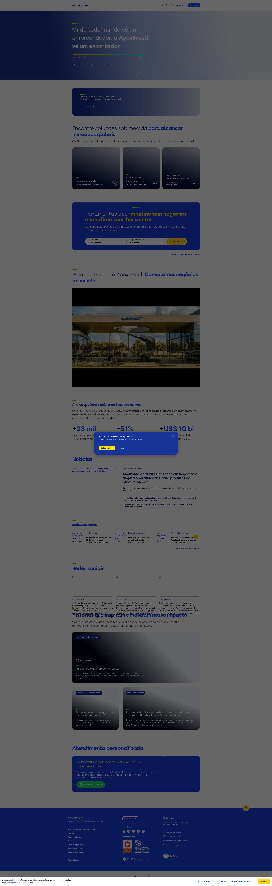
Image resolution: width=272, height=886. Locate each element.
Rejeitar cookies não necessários (236, 881)
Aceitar (264, 881)
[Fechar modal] (173, 436)
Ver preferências (206, 881)
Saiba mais (105, 448)
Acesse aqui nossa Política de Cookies (17, 883)
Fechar (121, 448)
